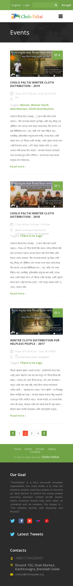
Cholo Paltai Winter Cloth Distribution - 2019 (32, 84)
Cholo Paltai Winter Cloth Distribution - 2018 (32, 215)
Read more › (18, 166)
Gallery (52, 449)
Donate (40, 449)
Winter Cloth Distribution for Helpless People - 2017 (34, 342)
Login (26, 5)
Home (17, 449)
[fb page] (21, 520)
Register (16, 5)
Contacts (35, 452)
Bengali (66, 5)
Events (28, 449)
